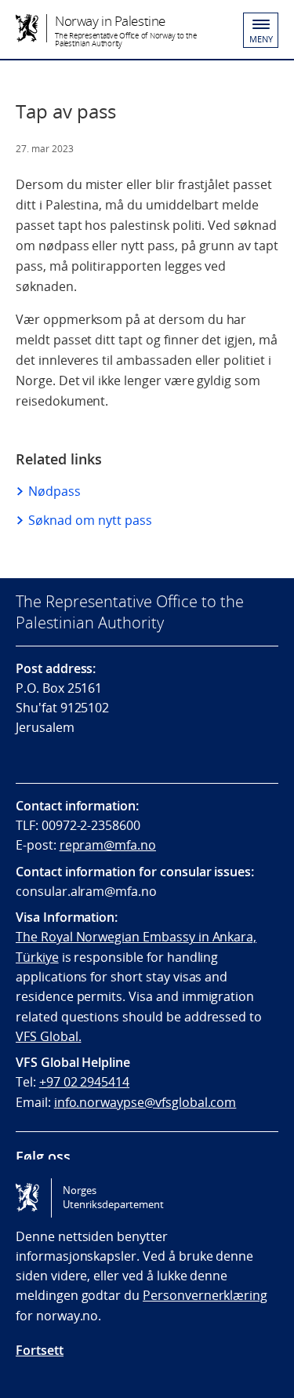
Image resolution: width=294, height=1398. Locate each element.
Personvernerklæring (205, 1295)
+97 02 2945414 (84, 1081)
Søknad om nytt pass (90, 520)
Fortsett (40, 1350)
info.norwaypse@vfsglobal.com (145, 1102)
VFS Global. (48, 1036)
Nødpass (54, 491)
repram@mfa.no (108, 845)
